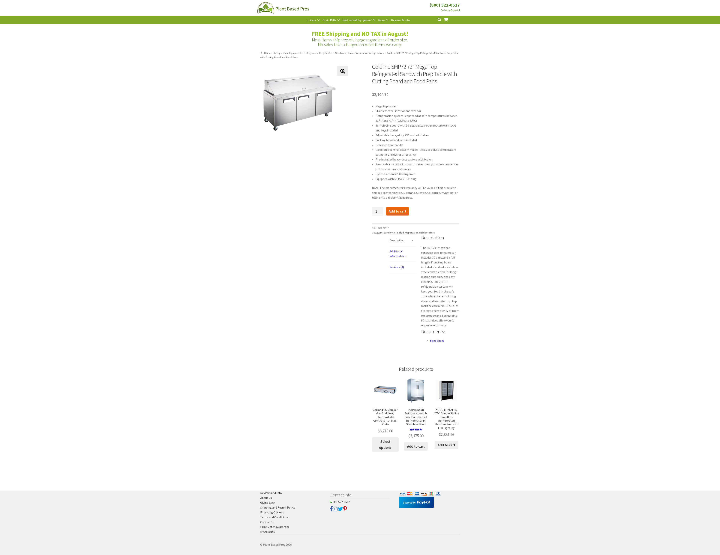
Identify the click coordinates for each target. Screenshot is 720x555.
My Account (267, 531)
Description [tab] (396, 240)
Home (267, 53)
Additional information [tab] (397, 253)
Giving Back (267, 502)
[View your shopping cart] (449, 19)
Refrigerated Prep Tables (318, 53)
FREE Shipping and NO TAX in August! (360, 33)
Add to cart (397, 211)
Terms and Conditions (274, 517)
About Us (266, 498)
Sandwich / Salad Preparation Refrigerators (359, 53)
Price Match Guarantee (275, 527)
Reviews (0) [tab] (396, 267)
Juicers (311, 20)
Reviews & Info (400, 20)
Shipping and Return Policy (277, 507)
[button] (342, 71)
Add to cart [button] (416, 446)
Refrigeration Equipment (287, 53)
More (381, 20)
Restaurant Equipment (357, 20)
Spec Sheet (437, 340)
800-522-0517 (341, 502)
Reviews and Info (271, 493)
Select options (385, 444)
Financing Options (272, 512)
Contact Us (267, 522)
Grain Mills (329, 20)
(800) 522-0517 (445, 5)
